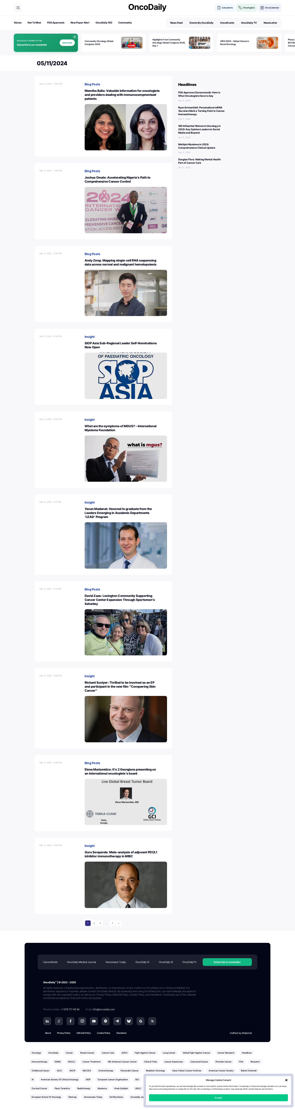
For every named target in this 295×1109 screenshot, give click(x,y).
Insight (90, 337)
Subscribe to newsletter (227, 962)
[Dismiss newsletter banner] (75, 37)
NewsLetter (270, 22)
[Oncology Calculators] (219, 8)
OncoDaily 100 (104, 22)
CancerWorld (50, 962)
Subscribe (67, 42)
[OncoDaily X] (59, 1021)
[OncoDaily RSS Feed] (152, 1021)
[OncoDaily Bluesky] (129, 1021)
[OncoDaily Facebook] (71, 1021)
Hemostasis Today (116, 962)
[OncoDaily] (147, 8)
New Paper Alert (80, 22)
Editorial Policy (84, 1033)
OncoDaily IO (142, 962)
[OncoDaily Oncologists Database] (240, 8)
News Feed (176, 22)
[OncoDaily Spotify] (106, 1021)
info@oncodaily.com (104, 1009)
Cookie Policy (103, 1033)
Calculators (227, 7)
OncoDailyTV (189, 962)
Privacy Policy (63, 1033)
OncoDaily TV (249, 22)
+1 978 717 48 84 (70, 1009)
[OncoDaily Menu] (18, 8)
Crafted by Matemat (241, 1033)
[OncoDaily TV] (94, 1021)
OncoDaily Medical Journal (81, 962)
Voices (18, 22)
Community (125, 22)
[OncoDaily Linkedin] (47, 1021)
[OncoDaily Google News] (141, 1021)
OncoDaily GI (166, 962)
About (48, 1033)
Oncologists (249, 7)
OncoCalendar (272, 7)
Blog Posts (92, 84)
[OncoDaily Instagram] (82, 1021)
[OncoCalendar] (262, 8)
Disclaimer (121, 1033)
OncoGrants (227, 22)
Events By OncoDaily (202, 22)
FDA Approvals (55, 22)
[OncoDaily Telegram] (117, 1021)
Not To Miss (34, 22)
